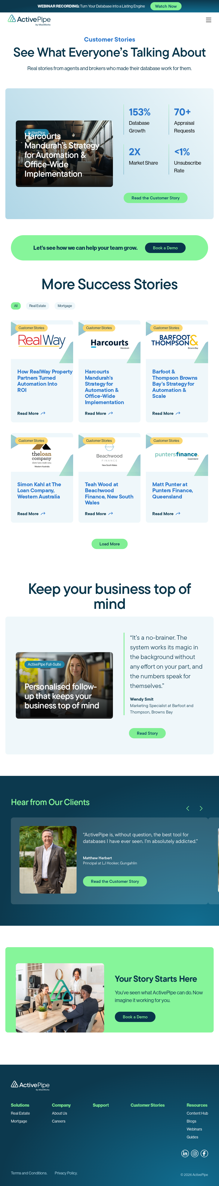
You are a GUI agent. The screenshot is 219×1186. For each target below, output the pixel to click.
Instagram (194, 1153)
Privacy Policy (66, 1173)
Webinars (194, 1129)
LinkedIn (185, 1153)
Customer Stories (148, 1105)
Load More (109, 544)
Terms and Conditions (29, 1173)
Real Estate (20, 1113)
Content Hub (197, 1113)
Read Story (147, 733)
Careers (58, 1121)
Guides (192, 1137)
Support (101, 1105)
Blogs (191, 1121)
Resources (197, 1105)
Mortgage (19, 1121)
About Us (59, 1113)
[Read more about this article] (109, 6)
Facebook (204, 1153)
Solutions (20, 1105)
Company (61, 1105)
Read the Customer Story (156, 198)
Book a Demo (165, 248)
